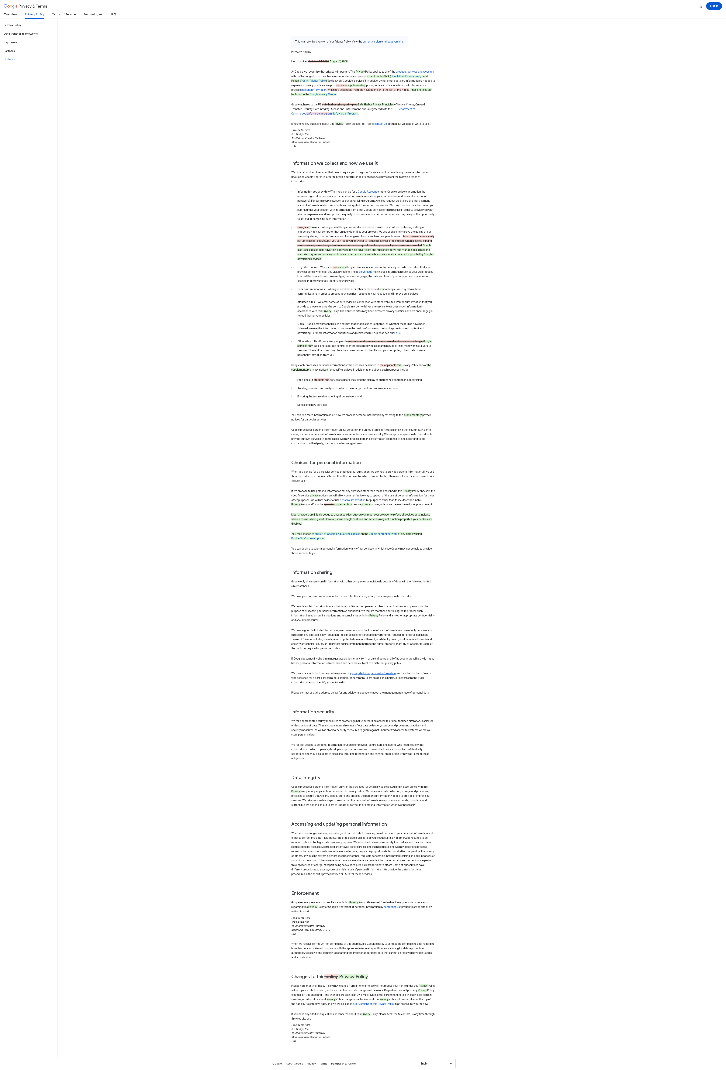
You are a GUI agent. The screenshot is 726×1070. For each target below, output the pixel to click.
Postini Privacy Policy (313, 80)
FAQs (397, 332)
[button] (700, 6)
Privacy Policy (34, 14)
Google (277, 1063)
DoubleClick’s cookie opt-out (308, 538)
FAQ (113, 14)
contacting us (392, 906)
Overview (10, 14)
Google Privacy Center (323, 94)
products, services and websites (415, 71)
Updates (9, 59)
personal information (314, 89)
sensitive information (352, 500)
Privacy (311, 1063)
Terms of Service (64, 14)
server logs (365, 271)
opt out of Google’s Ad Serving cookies (337, 533)
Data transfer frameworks (21, 33)
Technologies (93, 14)
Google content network (383, 533)
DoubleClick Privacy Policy (406, 76)
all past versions (393, 41)
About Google (294, 1063)
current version (372, 41)
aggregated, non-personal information (373, 673)
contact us (380, 123)
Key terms (10, 42)
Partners (9, 51)
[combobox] (436, 1063)
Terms (323, 1063)
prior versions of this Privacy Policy (373, 1003)
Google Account (367, 191)
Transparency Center (344, 1063)
